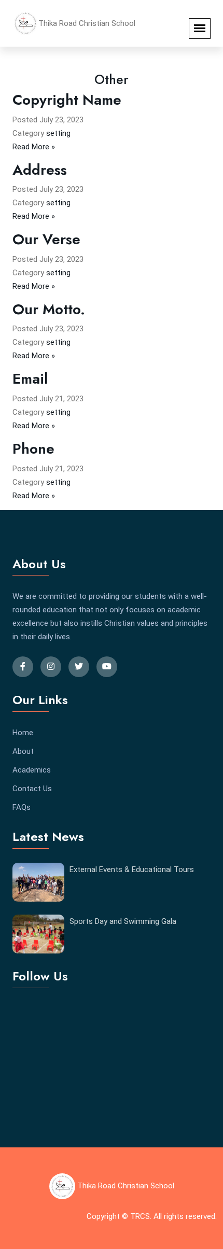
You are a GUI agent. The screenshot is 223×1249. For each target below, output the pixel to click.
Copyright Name (66, 99)
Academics (31, 770)
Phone (33, 448)
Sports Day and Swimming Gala (122, 921)
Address (39, 169)
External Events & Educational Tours (131, 869)
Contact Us (32, 788)
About (23, 751)
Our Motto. (48, 309)
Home (22, 732)
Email (30, 378)
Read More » (33, 146)
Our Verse (46, 239)
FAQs (21, 807)
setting (58, 133)
